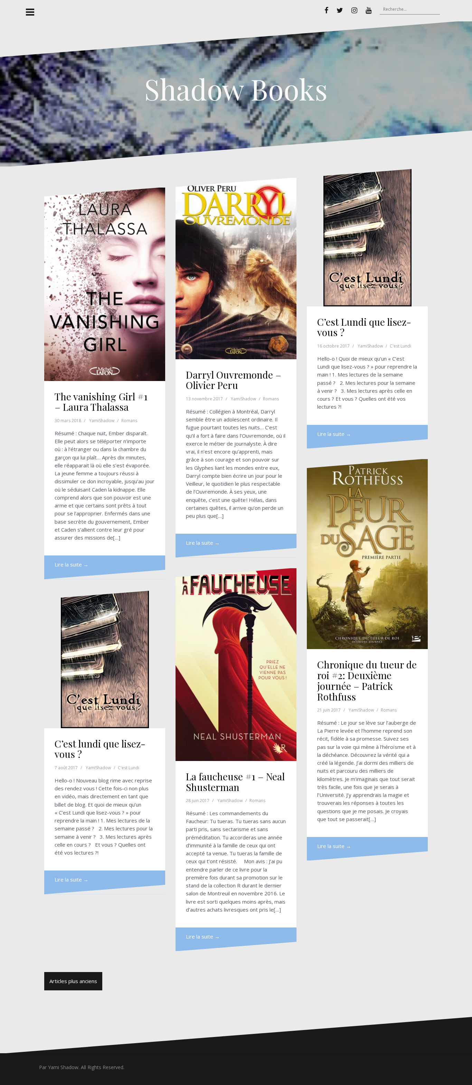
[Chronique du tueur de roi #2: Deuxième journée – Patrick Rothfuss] (367, 554)
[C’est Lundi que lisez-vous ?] (367, 237)
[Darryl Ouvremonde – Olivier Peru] (236, 268)
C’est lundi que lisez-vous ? (100, 749)
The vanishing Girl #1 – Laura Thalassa (101, 401)
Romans (129, 420)
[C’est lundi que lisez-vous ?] (104, 659)
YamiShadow (101, 420)
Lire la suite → (71, 564)
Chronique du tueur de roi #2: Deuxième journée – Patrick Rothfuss (367, 680)
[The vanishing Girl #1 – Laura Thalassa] (104, 284)
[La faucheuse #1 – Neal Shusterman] (236, 664)
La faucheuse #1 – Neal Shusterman (235, 781)
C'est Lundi (400, 346)
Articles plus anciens (73, 981)
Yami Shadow (63, 1067)
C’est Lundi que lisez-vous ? (364, 327)
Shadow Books (236, 89)
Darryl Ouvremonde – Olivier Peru (233, 380)
